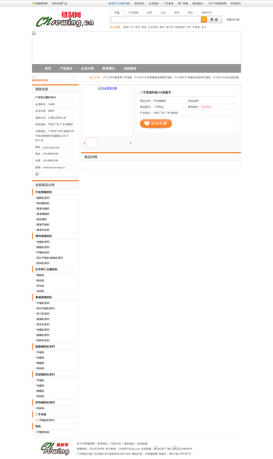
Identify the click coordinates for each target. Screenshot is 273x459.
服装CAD (128, 27)
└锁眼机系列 (42, 197)
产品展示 (66, 68)
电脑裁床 (180, 27)
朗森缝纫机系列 (45, 346)
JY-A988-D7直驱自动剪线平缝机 (192, 77)
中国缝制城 (234, 440)
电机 (144, 27)
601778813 (167, 448)
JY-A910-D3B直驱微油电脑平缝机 (153, 77)
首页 (48, 68)
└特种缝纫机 (42, 203)
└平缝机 (39, 352)
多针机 (170, 27)
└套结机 (39, 280)
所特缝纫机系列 (45, 402)
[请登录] (113, 3)
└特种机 (39, 368)
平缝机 (196, 27)
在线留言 (130, 68)
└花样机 (39, 291)
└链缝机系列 (42, 319)
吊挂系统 (153, 27)
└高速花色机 (42, 229)
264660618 (186, 448)
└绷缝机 (39, 363)
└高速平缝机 (42, 224)
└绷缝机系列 (42, 247)
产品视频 (133, 12)
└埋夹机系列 (42, 324)
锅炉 (162, 27)
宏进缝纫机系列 (45, 374)
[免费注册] (124, 3)
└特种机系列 (42, 263)
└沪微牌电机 (42, 432)
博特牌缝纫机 (43, 236)
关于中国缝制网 (218, 3)
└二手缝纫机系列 (45, 420)
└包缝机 (39, 357)
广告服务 (168, 3)
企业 (163, 12)
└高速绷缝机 (42, 213)
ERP (188, 27)
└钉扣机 (39, 285)
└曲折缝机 (41, 219)
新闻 (176, 12)
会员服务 (154, 3)
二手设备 (40, 414)
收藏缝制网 (41, 3)
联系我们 (236, 3)
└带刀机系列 (42, 313)
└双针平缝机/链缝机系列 (49, 257)
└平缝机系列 (42, 252)
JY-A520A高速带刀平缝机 (117, 77)
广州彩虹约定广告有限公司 (92, 453)
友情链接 (142, 443)
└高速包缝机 (42, 208)
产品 (116, 12)
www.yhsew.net (51, 147)
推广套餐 (183, 3)
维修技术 (207, 12)
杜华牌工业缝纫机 (46, 269)
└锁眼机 (39, 275)
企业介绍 (87, 68)
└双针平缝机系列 (45, 308)
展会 (190, 12)
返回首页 (139, 3)
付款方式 (116, 443)
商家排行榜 (233, 19)
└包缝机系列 (42, 241)
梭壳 (137, 27)
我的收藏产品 (59, 3)
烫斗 (203, 27)
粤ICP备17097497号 (180, 453)
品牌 (149, 12)
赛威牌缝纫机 (43, 297)
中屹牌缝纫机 (43, 192)
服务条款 (129, 443)
